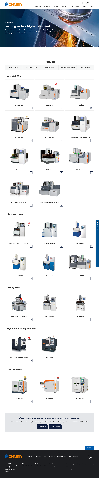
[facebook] (68, 469)
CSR (84, 6)
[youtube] (72, 469)
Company (64, 6)
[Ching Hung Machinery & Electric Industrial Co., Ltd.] (14, 4)
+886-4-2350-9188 (27, 466)
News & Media (75, 6)
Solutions (47, 6)
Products (38, 6)
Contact (91, 6)
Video (56, 6)
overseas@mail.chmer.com (56, 466)
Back (91, 50)
